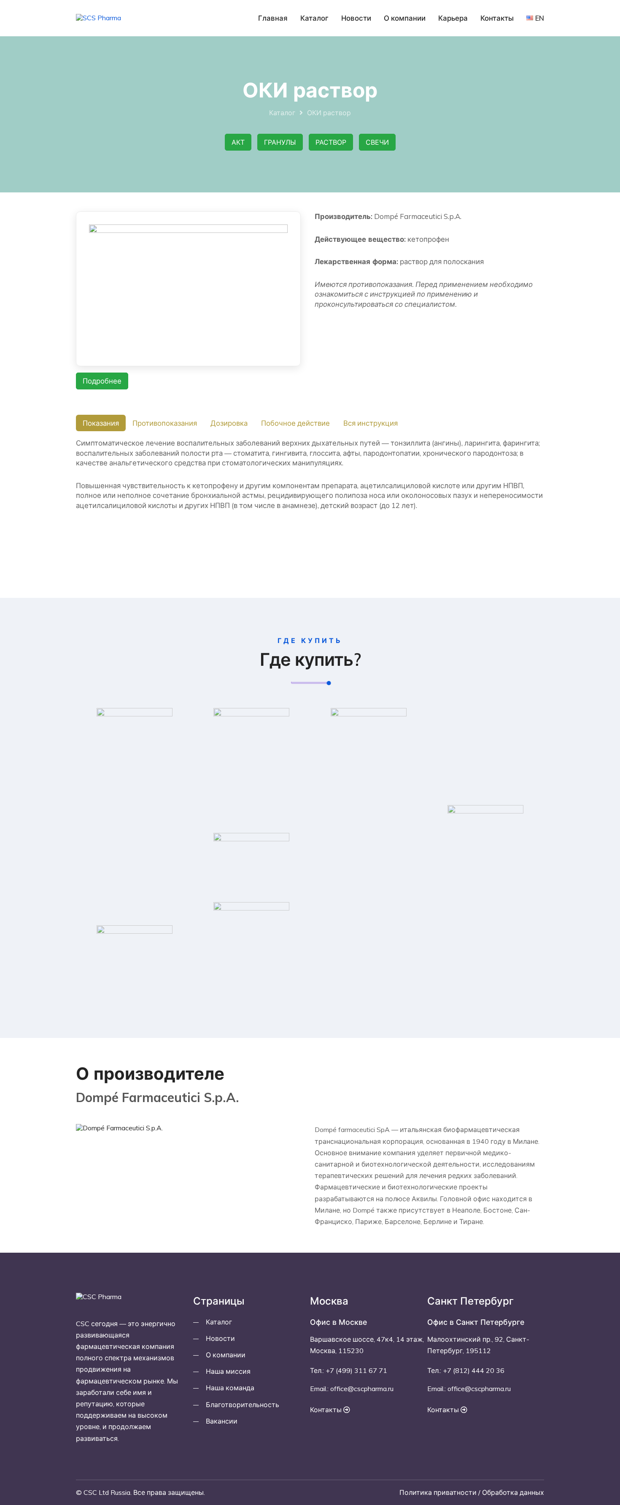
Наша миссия (228, 1371)
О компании (405, 18)
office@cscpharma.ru (362, 1388)
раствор (330, 142)
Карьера (453, 18)
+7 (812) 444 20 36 (473, 1370)
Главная (273, 18)
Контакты (497, 18)
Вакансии (221, 1421)
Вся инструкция (370, 423)
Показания (101, 423)
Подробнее (102, 380)
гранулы (280, 142)
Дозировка (229, 423)
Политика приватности (438, 1492)
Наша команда (230, 1387)
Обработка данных (513, 1492)
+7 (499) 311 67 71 (356, 1370)
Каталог (314, 18)
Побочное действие (295, 423)
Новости (356, 18)
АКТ (238, 142)
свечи (377, 142)
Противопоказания (164, 423)
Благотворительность (242, 1404)
